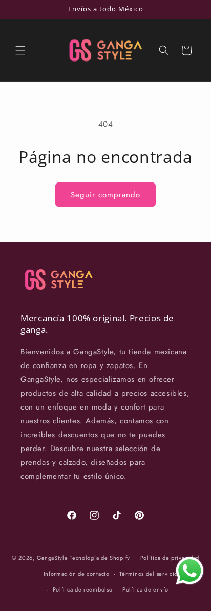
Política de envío (145, 589)
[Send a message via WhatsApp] (190, 571)
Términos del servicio (148, 573)
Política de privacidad (169, 558)
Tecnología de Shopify (100, 558)
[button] (20, 50)
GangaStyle (52, 558)
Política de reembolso (83, 589)
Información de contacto (77, 573)
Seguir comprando (105, 194)
